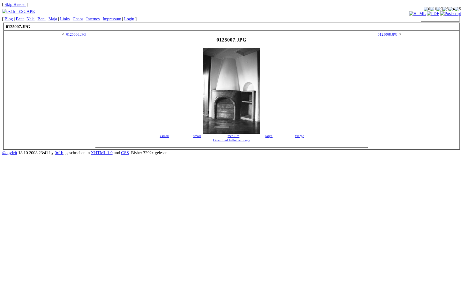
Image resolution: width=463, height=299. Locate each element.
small (197, 136)
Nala (31, 19)
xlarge (299, 136)
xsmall (164, 136)
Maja (52, 19)
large (268, 136)
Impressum (112, 19)
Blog (9, 19)
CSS (125, 152)
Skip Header (15, 4)
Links (65, 19)
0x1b (59, 152)
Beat (20, 19)
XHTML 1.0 (102, 152)
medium (233, 136)
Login (129, 19)
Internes (93, 19)
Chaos (78, 19)
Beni (42, 19)
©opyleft (9, 152)
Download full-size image (231, 140)
